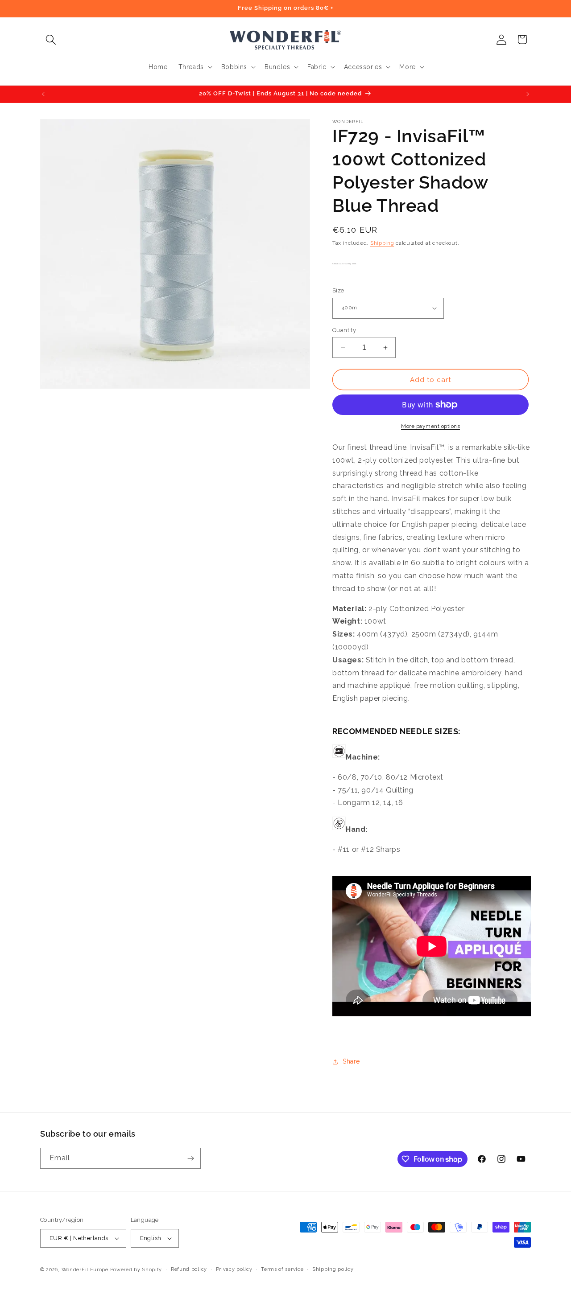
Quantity (344, 330)
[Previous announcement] (43, 94)
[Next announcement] (528, 94)
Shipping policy (333, 1269)
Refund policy (189, 1269)
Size (338, 290)
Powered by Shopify (136, 1270)
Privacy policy (234, 1269)
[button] (50, 39)
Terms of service (282, 1269)
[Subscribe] (190, 1158)
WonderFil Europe (85, 1270)
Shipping (382, 243)
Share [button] (351, 1061)
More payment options (430, 426)
